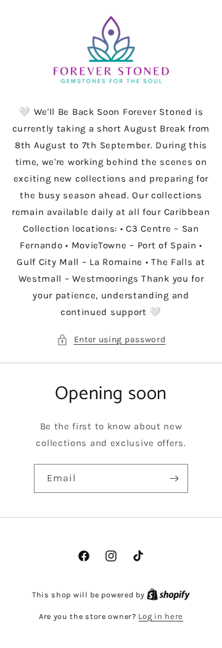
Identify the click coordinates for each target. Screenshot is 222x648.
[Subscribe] (173, 478)
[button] (111, 339)
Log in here (160, 616)
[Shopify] (168, 594)
